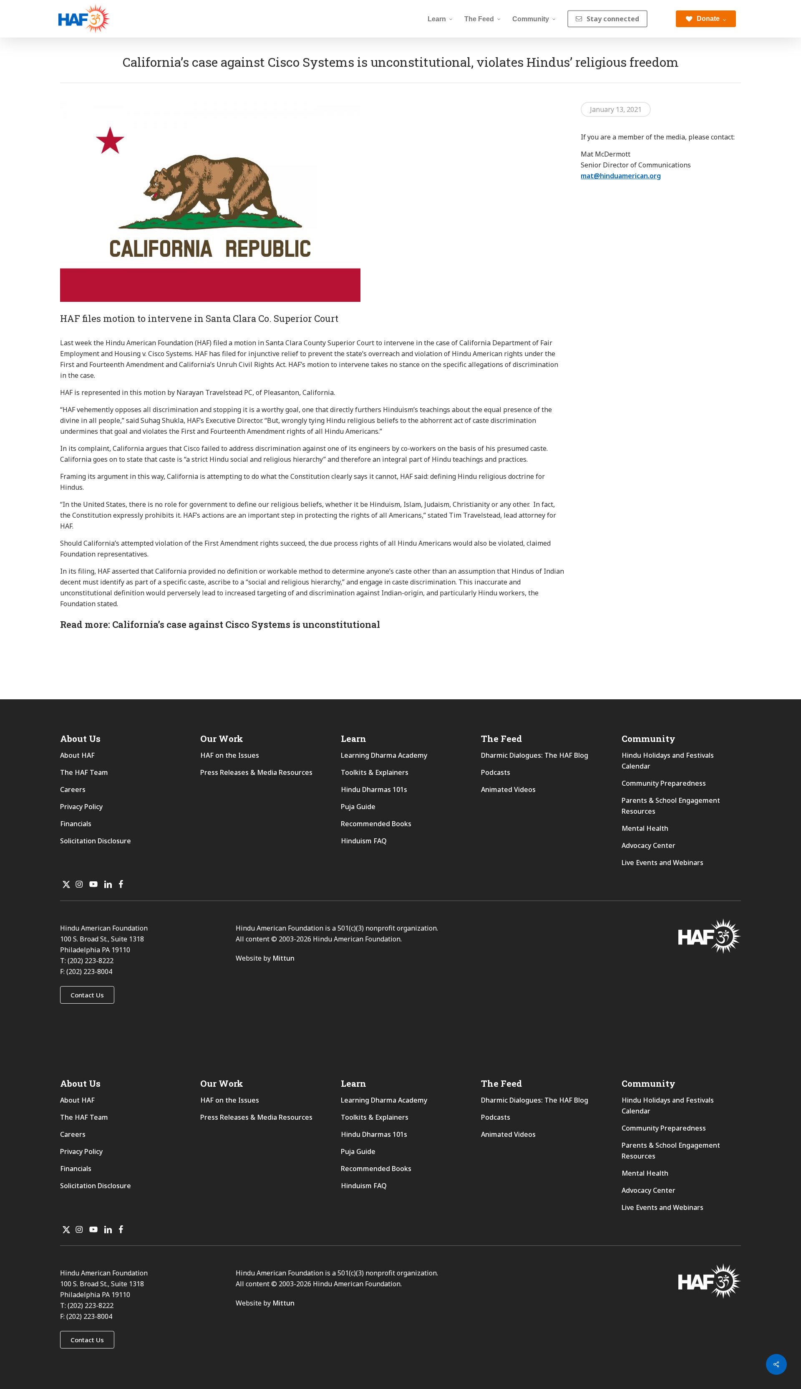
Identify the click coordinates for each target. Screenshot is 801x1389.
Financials (75, 823)
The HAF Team (84, 772)
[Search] (661, 19)
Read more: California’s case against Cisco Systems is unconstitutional (220, 624)
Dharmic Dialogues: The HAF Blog (534, 755)
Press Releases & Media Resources (256, 772)
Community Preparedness (664, 783)
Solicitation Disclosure (95, 840)
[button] (87, 994)
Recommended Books (376, 823)
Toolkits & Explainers (374, 772)
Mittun (283, 958)
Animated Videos (508, 789)
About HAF (77, 755)
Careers (73, 789)
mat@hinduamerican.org (621, 175)
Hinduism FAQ (364, 840)
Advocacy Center (648, 845)
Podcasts (495, 772)
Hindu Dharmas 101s (374, 789)
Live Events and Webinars (662, 862)
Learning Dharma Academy (385, 755)
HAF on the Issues (229, 755)
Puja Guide (358, 806)
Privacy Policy (81, 806)
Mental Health (645, 828)
